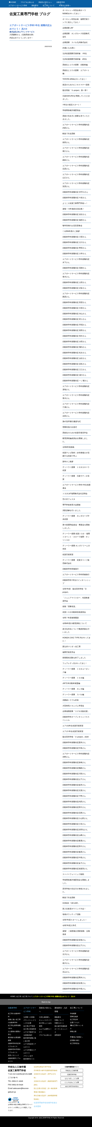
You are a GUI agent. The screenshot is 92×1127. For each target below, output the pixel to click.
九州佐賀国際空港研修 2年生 (74, 59)
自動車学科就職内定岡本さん (74, 977)
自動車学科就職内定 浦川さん (74, 375)
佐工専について (49, 5)
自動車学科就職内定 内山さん (74, 313)
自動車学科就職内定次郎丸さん (75, 829)
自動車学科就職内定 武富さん (74, 288)
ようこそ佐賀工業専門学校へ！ (75, 203)
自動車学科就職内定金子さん (74, 863)
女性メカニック (13, 1055)
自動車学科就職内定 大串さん (74, 253)
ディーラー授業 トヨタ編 (73, 677)
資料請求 (58, 1035)
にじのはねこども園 (72, 1082)
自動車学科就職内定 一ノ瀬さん (75, 380)
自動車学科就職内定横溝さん (74, 840)
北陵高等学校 (72, 1074)
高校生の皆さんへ (45, 2)
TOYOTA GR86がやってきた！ (74, 79)
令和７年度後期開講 (70, 617)
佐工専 (18, 996)
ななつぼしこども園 (72, 1078)
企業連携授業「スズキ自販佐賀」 (75, 711)
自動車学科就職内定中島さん (74, 748)
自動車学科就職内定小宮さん (74, 824)
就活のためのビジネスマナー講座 (75, 84)
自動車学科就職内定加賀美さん (75, 868)
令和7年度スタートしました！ (74, 919)
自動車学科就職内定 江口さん (74, 369)
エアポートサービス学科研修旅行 (75, 574)
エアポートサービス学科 (18, 5)
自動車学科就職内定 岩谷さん (74, 214)
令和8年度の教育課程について (74, 623)
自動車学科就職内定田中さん (74, 807)
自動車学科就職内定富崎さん (74, 762)
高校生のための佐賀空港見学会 (75, 432)
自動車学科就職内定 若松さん (74, 363)
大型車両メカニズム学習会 (73, 705)
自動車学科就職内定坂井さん (74, 784)
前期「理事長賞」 (69, 606)
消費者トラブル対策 (70, 700)
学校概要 (73, 1013)
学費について (59, 1020)
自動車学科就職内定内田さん (74, 801)
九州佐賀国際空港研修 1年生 (74, 53)
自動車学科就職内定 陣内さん (74, 347)
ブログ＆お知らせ (27, 2)
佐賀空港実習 (67, 554)
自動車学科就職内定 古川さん (74, 242)
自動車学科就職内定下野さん (74, 796)
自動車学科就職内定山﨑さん (74, 835)
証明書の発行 (74, 1040)
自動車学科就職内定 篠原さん (74, 220)
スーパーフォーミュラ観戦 (73, 874)
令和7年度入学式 (69, 925)
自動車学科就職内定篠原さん (74, 851)
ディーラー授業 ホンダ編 (73, 688)
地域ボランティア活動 (71, 914)
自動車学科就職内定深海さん (74, 940)
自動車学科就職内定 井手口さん (75, 192)
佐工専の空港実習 (29, 1029)
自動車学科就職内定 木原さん (74, 308)
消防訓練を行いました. (71, 510)
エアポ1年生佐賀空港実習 (72, 731)
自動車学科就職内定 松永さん (74, 352)
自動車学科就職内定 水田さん (74, 341)
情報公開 (73, 1031)
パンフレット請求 (69, 1123)
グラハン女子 (28, 1056)
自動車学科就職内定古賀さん (74, 790)
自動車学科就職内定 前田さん (74, 330)
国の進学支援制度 (61, 1026)
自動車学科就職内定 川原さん (74, 236)
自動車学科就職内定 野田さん (74, 248)
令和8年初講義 (68, 447)
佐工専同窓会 (74, 1043)
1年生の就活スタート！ (71, 104)
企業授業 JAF (67, 27)
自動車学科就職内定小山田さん (75, 818)
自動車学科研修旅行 (70, 568)
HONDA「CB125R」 (71, 903)
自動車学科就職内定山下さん (74, 779)
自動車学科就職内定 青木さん (74, 336)
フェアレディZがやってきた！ (74, 663)
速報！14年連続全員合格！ (73, 208)
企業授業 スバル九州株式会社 (75, 42)
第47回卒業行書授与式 (71, 421)
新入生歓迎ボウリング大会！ (74, 908)
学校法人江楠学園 (72, 1070)
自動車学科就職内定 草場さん (74, 324)
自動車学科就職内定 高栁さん (74, 268)
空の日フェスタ (68, 499)
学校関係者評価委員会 (71, 110)
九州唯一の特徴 (28, 1017)
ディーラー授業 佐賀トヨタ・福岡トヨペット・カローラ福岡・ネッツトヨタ (76, 536)
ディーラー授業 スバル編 (73, 694)
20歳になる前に (68, 47)
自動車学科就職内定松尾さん (74, 983)
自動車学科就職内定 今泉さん (74, 197)
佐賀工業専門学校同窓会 (72, 1086)
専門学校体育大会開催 (71, 504)
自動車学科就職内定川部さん (74, 773)
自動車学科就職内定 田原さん (74, 302)
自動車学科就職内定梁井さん (74, 742)
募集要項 (35, 5)
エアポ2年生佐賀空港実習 (72, 725)
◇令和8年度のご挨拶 (71, 231)
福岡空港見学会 (68, 652)
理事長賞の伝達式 (69, 427)
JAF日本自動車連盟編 (71, 683)
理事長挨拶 (74, 1016)
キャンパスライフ (45, 1020)
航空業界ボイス (28, 1059)
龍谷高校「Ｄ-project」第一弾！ (75, 90)
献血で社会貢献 (68, 133)
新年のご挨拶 (67, 461)
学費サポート (59, 1023)
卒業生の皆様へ (65, 5)
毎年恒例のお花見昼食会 (72, 225)
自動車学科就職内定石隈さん (74, 812)
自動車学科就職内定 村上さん (74, 319)
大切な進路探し (44, 1017)
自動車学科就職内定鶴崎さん (74, 768)
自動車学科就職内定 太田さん (74, 282)
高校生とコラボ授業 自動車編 (75, 64)
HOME (13, 2)
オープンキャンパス (23, 1123)
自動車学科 (60, 2)
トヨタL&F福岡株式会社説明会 (74, 493)
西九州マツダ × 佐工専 (71, 646)
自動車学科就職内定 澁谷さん (74, 358)
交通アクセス (74, 1022)
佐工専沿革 (74, 1019)
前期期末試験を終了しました (74, 657)
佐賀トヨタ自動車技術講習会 (74, 612)
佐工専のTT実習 (29, 1026)
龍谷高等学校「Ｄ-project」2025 (75, 736)
